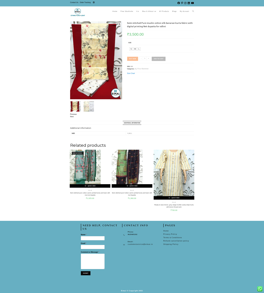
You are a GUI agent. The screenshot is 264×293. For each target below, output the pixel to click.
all (135, 69)
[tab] (132, 123)
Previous (73, 114)
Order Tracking (85, 2)
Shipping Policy (171, 244)
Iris (89, 190)
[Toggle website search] (193, 11)
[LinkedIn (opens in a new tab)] (188, 3)
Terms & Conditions (172, 237)
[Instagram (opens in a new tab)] (185, 3)
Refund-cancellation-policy (176, 241)
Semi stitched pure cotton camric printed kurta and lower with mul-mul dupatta (90, 194)
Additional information (132, 123)
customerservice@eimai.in (140, 244)
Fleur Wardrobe (143, 69)
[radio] (131, 49)
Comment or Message (90, 252)
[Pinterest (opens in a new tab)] (182, 3)
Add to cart (158, 59)
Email (83, 243)
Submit (85, 273)
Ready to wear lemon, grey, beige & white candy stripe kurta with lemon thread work (174, 206)
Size (129, 42)
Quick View (91, 186)
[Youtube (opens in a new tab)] (192, 3)
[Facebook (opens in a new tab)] (179, 3)
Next (72, 116)
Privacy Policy (170, 234)
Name (83, 234)
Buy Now (132, 59)
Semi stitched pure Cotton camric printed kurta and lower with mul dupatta (132, 194)
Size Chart (131, 73)
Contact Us (74, 2)
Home (166, 231)
